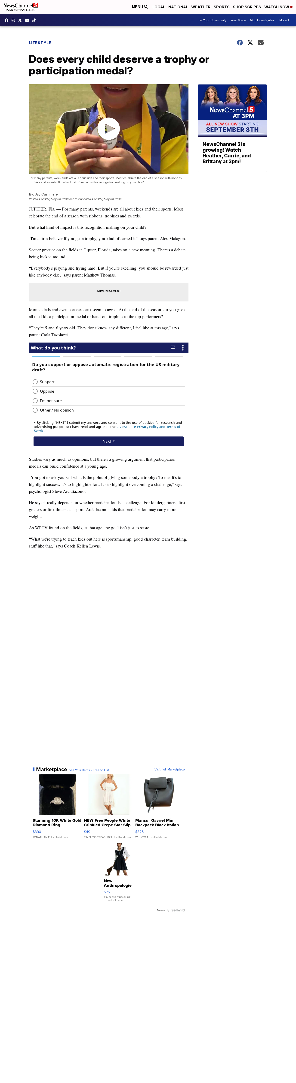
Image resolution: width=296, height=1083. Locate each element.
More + (284, 20)
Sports (222, 7)
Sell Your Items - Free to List (89, 770)
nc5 (21, 20)
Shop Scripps (247, 7)
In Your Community (213, 20)
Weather (200, 7)
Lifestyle (40, 42)
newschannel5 (8, 20)
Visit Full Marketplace (169, 769)
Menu (138, 7)
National (178, 7)
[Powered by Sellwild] (178, 910)
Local (158, 7)
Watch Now (277, 7)
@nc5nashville (35, 20)
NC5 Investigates (262, 20)
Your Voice (238, 20)
